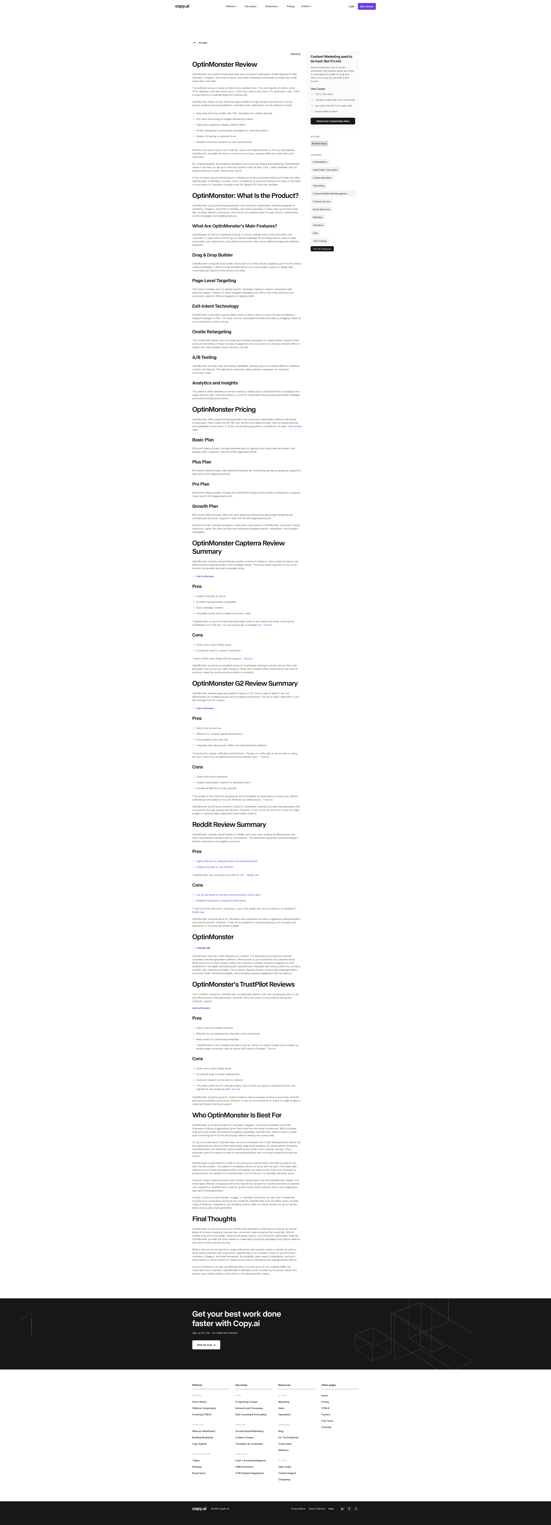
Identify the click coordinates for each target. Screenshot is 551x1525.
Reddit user (253, 875)
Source (268, 624)
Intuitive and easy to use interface (214, 866)
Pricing (290, 6)
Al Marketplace (320, 162)
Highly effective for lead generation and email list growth (227, 861)
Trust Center (285, 1443)
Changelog (284, 1479)
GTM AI (325, 1408)
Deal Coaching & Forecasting (250, 1414)
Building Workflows (202, 1437)
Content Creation (244, 1437)
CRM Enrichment (244, 1466)
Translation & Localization (249, 1443)
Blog (280, 1431)
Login (351, 6)
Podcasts (326, 1427)
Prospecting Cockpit (246, 1401)
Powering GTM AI (201, 1414)
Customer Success (322, 201)
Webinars (283, 1450)
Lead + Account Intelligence (250, 1460)
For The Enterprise (288, 1437)
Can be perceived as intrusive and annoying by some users (228, 894)
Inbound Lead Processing (249, 1408)
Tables (196, 1460)
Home (324, 1395)
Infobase (197, 1466)
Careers (325, 1414)
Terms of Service (317, 1508)
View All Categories (322, 249)
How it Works (199, 1401)
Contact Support (287, 1473)
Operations (318, 225)
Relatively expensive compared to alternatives (221, 900)
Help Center (284, 1466)
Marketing (317, 217)
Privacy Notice (298, 1508)
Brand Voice (198, 1473)
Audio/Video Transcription (325, 170)
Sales (315, 233)
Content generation (322, 177)
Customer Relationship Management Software (330, 194)
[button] (231, 6)
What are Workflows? (204, 1431)
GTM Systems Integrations (249, 1473)
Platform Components (204, 1408)
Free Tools (327, 1420)
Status (331, 1508)
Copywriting (318, 185)
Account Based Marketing (249, 1431)
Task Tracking (319, 241)
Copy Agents (199, 1443)
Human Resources (321, 209)
